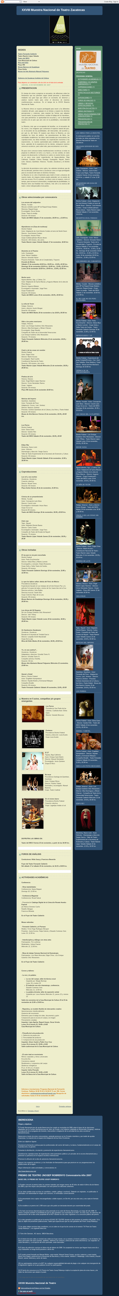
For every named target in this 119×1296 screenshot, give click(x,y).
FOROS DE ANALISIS (85, 100)
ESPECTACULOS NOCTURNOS (89, 93)
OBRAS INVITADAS (85, 111)
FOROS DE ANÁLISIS (31, 854)
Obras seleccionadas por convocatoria (39, 197)
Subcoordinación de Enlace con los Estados (35, 1288)
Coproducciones (29, 472)
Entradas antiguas (65, 1106)
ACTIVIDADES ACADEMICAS (88, 79)
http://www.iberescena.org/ (27, 1171)
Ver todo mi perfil (26, 1291)
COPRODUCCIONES (85, 87)
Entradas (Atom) (33, 1111)
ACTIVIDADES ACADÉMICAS (34, 877)
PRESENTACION (29, 88)
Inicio (38, 1106)
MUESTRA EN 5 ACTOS (86, 108)
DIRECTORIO (82, 90)
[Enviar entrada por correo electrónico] (21, 191)
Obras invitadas (28, 550)
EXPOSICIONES (84, 98)
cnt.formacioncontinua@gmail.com (43, 1093)
